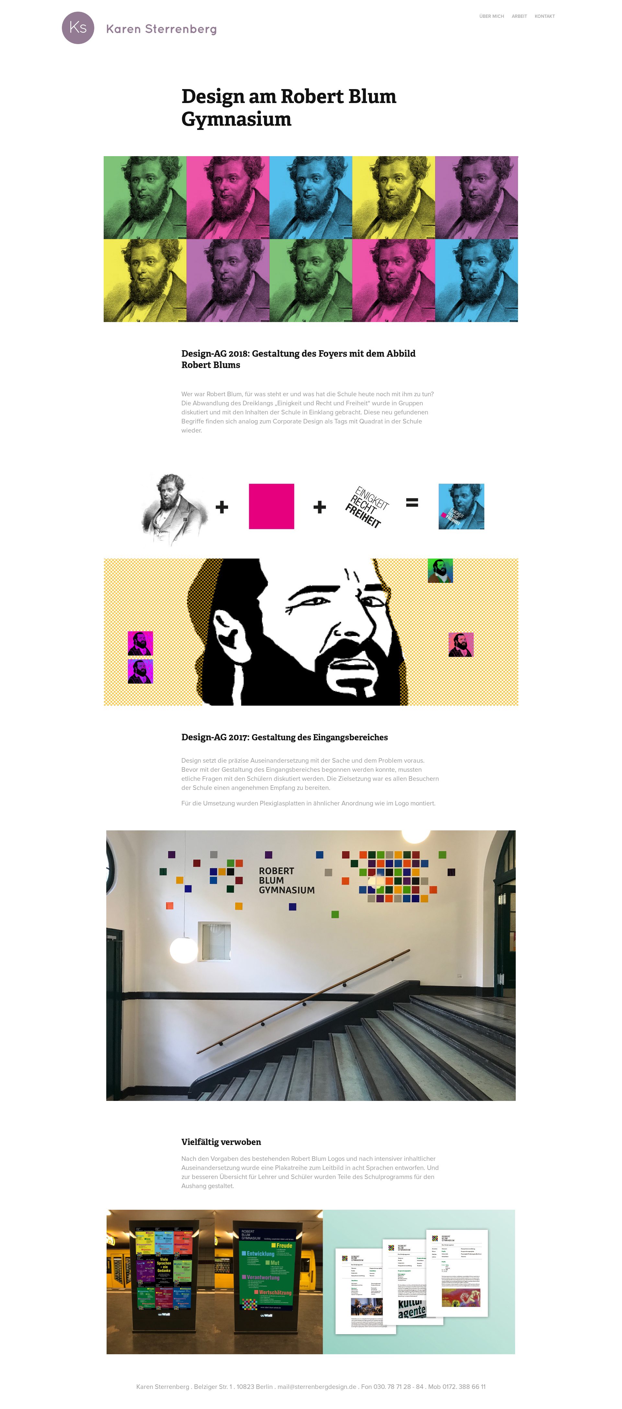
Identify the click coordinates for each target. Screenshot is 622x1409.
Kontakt (545, 16)
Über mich (491, 16)
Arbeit (519, 16)
